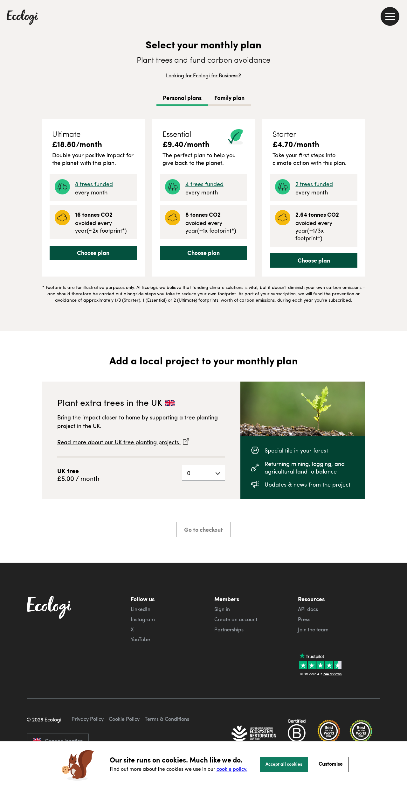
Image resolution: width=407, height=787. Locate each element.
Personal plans (182, 98)
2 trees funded (314, 184)
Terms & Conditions (167, 719)
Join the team (313, 629)
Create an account (235, 619)
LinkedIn (140, 609)
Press (304, 619)
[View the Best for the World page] (328, 734)
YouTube (140, 639)
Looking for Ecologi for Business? (203, 75)
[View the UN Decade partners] (254, 734)
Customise (331, 763)
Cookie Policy (124, 719)
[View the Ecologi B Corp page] (296, 734)
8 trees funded (94, 184)
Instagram (143, 619)
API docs (308, 609)
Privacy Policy (88, 719)
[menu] (390, 16)
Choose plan (93, 253)
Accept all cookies (284, 764)
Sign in (222, 609)
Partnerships (229, 629)
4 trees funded (204, 184)
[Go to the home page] (22, 18)
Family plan (229, 98)
